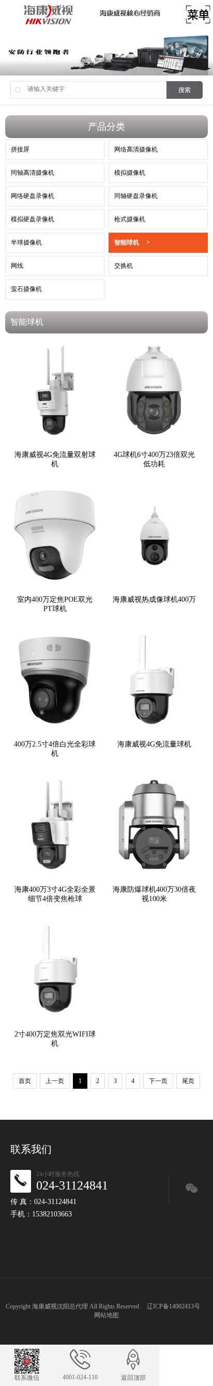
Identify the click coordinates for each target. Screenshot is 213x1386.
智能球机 (132, 242)
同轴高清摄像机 (32, 172)
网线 (17, 265)
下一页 (158, 1081)
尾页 (188, 1081)
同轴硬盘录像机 (136, 196)
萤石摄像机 (26, 289)
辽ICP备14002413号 (173, 1306)
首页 (25, 1081)
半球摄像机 (26, 242)
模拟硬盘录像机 (32, 219)
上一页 (54, 1081)
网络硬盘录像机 (32, 196)
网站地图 (106, 1315)
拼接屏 (20, 149)
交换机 (123, 265)
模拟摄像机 (129, 172)
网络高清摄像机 (136, 149)
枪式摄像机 (129, 219)
